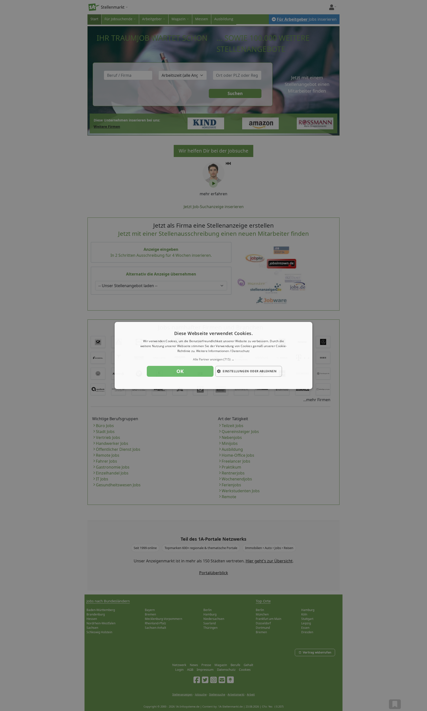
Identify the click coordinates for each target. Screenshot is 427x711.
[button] (213, 359)
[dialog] (213, 355)
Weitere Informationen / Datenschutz (223, 351)
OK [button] (180, 371)
